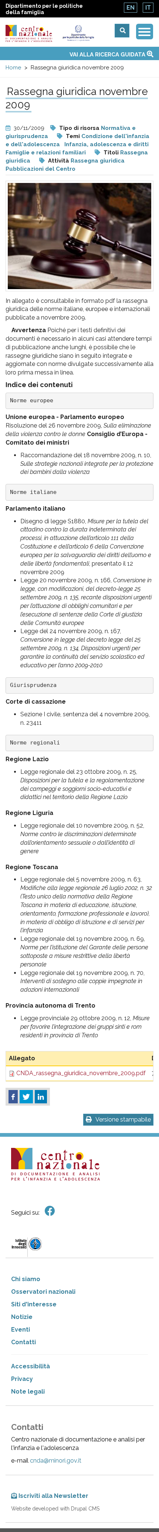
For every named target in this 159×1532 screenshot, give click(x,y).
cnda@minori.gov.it (55, 1460)
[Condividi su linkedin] (41, 1096)
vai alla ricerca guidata (108, 54)
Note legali (28, 1391)
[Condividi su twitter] (26, 1096)
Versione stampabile (123, 1119)
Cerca (122, 30)
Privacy (22, 1378)
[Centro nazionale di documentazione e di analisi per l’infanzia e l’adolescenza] (29, 33)
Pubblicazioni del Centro (40, 169)
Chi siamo (25, 1279)
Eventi (20, 1329)
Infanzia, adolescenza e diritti (106, 144)
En (130, 7)
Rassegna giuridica (98, 160)
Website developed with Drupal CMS (55, 1509)
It (148, 7)
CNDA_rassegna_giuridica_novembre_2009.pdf (81, 1073)
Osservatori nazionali (43, 1291)
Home (13, 67)
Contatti (23, 1342)
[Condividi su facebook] (13, 1096)
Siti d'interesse (34, 1304)
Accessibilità (30, 1366)
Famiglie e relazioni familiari (46, 152)
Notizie (22, 1316)
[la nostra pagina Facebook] (50, 1211)
